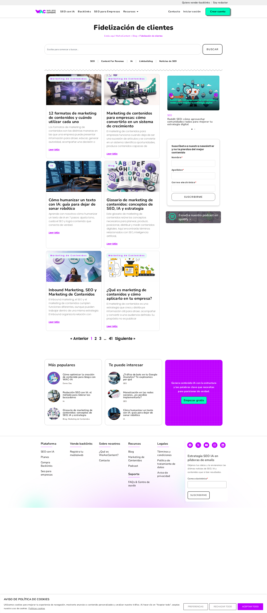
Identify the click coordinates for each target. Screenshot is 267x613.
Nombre (177, 157)
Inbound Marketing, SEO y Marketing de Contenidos (73, 292)
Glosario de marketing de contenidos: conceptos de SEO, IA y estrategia (130, 204)
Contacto (104, 460)
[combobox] (122, 49)
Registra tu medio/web (76, 453)
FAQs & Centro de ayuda (139, 483)
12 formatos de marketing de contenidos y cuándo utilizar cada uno (72, 117)
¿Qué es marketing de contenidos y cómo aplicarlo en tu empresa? (129, 294)
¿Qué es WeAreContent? (109, 453)
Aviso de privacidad (163, 474)
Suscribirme (193, 197)
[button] (171, 95)
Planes (45, 457)
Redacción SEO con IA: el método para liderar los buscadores (77, 395)
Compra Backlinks (47, 464)
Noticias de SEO (168, 61)
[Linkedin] (223, 445)
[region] (133, 604)
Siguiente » (125, 338)
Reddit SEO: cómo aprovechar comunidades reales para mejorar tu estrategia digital (190, 121)
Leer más (54, 149)
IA (131, 61)
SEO (92, 61)
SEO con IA (47, 451)
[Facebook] (190, 445)
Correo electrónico (184, 182)
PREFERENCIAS (195, 606)
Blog (135, 35)
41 (110, 338)
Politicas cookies (36, 608)
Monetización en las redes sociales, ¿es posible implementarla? (138, 395)
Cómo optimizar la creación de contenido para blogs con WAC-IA (79, 377)
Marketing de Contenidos (136, 458)
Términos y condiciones (164, 453)
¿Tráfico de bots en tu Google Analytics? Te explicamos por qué (140, 377)
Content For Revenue (112, 61)
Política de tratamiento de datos (166, 464)
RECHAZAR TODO (223, 606)
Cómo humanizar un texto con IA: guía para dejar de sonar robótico (72, 204)
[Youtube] (206, 445)
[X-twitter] (198, 445)
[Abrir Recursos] (137, 11)
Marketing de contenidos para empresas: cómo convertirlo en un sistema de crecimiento (130, 120)
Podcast (133, 466)
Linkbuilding (146, 61)
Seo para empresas (47, 473)
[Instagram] (214, 445)
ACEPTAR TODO (250, 606)
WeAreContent (122, 35)
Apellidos (178, 169)
